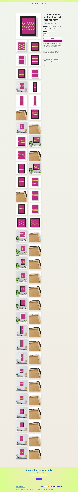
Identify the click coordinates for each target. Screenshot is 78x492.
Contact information (50, 489)
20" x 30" (50, 28)
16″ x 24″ (45, 28)
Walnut (49, 31)
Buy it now (53, 40)
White (54, 31)
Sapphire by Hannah (20, 489)
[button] (16, 3)
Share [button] (45, 65)
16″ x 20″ (59, 26)
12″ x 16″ (50, 26)
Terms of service (40, 489)
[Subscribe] (46, 475)
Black (45, 31)
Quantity (44, 33)
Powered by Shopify (25, 489)
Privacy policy (35, 489)
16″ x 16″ (55, 28)
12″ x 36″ (54, 26)
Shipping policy (45, 489)
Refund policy (31, 489)
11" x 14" (45, 26)
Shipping (48, 23)
